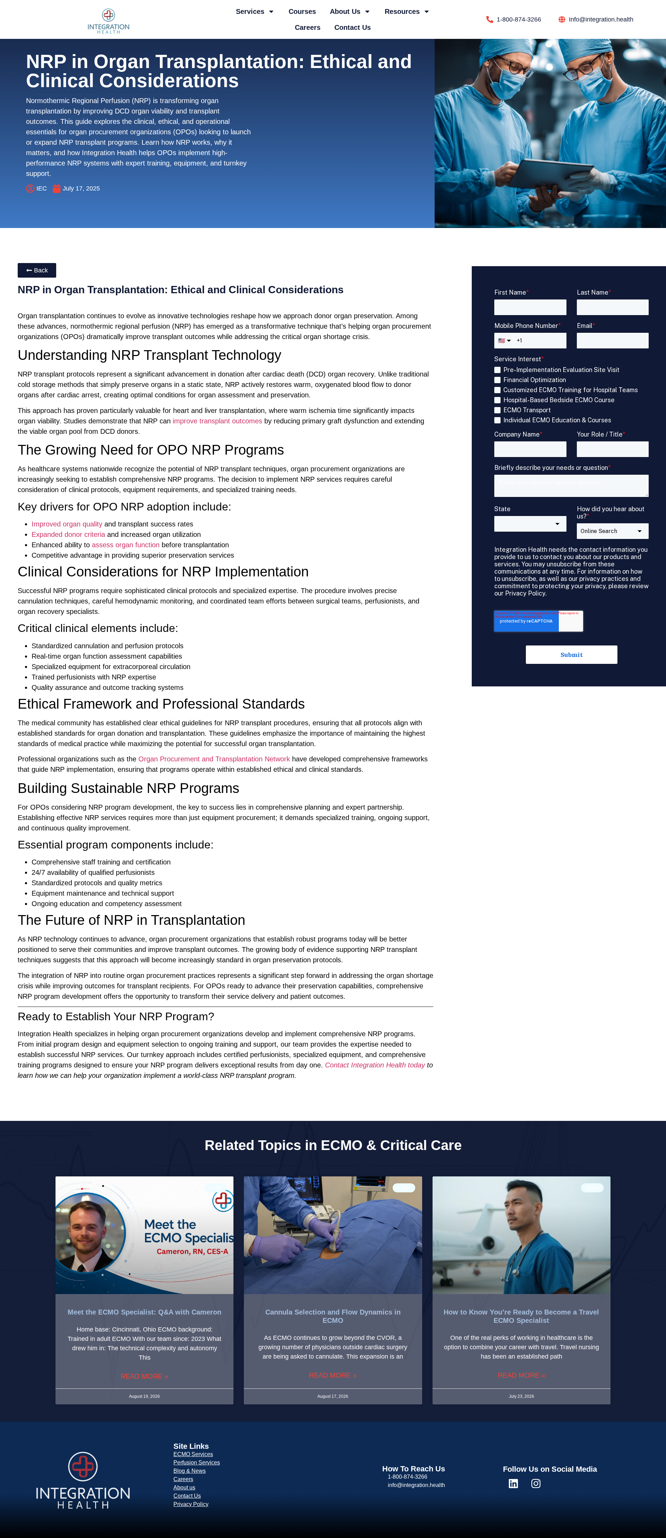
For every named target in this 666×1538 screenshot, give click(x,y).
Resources (402, 11)
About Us (345, 11)
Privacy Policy (190, 1504)
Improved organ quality (67, 524)
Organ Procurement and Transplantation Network (214, 759)
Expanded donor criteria (68, 534)
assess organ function (126, 545)
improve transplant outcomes (217, 421)
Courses (302, 11)
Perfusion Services (196, 1462)
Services (250, 11)
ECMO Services (193, 1454)
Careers (308, 27)
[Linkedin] (513, 1483)
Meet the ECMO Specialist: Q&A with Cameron (144, 1312)
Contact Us (352, 27)
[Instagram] (536, 1483)
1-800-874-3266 (407, 1477)
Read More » (144, 1376)
